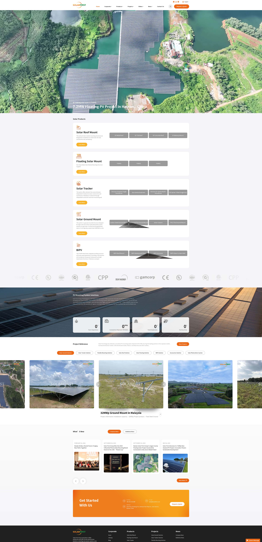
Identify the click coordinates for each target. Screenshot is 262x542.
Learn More (82, 144)
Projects (130, 6)
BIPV (79, 250)
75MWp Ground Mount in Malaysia (121, 412)
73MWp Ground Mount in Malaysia (190, 413)
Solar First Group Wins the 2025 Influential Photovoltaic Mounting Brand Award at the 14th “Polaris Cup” (145, 447)
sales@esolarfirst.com (154, 501)
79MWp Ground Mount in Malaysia (51, 413)
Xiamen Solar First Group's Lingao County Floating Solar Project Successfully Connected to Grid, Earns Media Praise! (175, 447)
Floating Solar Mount (89, 161)
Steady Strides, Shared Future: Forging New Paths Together (115, 447)
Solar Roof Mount (86, 132)
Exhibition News (180, 537)
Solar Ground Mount (88, 219)
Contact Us (160, 6)
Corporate (107, 6)
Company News (180, 535)
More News (182, 480)
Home (98, 6)
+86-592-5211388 (130, 501)
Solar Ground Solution (157, 535)
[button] (5, 56)
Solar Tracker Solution (157, 537)
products (119, 6)
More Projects (183, 344)
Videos (140, 6)
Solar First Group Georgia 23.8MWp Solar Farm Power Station (86, 447)
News (149, 6)
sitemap (110, 537)
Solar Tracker (84, 188)
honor (109, 535)
